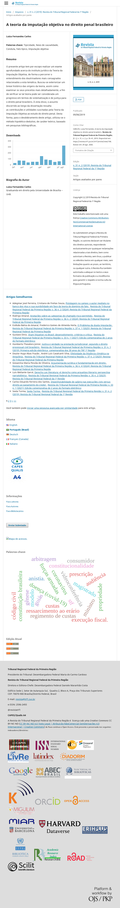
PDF (80, 99)
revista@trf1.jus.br (25, 699)
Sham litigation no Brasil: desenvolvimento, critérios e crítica (60, 334)
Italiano (14, 443)
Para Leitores (12, 501)
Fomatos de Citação (84, 150)
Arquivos (19, 12)
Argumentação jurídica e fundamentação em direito (78, 362)
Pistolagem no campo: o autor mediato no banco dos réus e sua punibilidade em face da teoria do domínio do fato (60, 305)
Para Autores (12, 506)
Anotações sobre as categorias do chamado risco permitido (61, 315)
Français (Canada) (19, 439)
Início (8, 12)
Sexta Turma (34, 391)
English (13, 424)
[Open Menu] (6, 3)
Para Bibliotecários (14, 511)
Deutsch (14, 434)
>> (15, 400)
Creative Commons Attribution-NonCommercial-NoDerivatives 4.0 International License (91, 221)
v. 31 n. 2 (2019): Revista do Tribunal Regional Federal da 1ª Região (58, 12)
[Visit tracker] (16, 538)
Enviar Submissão (17, 525)
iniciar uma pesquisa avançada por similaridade (52, 407)
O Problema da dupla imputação (95, 325)
